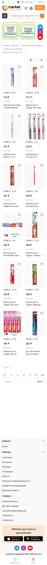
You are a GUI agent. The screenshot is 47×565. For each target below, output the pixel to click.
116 (42, 375)
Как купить (7, 462)
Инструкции (7, 471)
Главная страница (10, 45)
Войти (40, 7)
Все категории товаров (32, 45)
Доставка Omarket (10, 506)
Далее (39, 381)
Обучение (6, 467)
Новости (6, 476)
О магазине (7, 457)
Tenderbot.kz (7, 515)
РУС (40, 2)
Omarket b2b (7, 520)
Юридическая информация (14, 485)
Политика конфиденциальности (16, 481)
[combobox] (32, 60)
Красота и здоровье (14, 49)
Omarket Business (10, 501)
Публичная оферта (10, 490)
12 (5, 367)
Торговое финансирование (14, 510)
